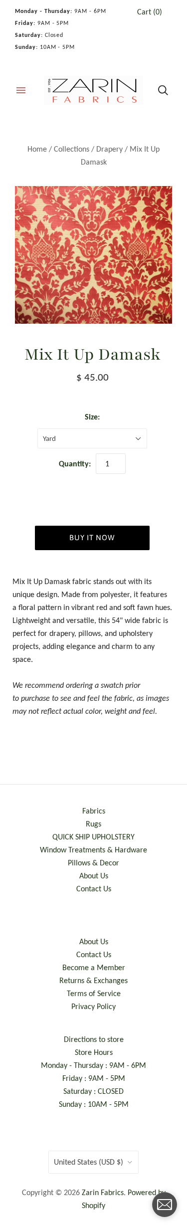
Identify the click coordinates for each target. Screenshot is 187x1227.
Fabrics (93, 811)
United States (88, 1162)
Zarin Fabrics (103, 1192)
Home (37, 149)
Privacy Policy (93, 1006)
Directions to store (94, 1039)
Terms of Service (94, 993)
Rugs (93, 823)
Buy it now (92, 537)
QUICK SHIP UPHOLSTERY (93, 836)
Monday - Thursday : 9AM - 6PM (93, 1065)
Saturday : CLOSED (93, 1091)
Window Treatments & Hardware (93, 849)
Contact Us (93, 888)
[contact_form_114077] (164, 1204)
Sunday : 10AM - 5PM (94, 1104)
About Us (93, 875)
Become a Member (93, 967)
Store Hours (94, 1052)
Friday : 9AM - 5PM (93, 1078)
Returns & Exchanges (93, 980)
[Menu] (21, 90)
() (149, 11)
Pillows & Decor (93, 862)
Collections (71, 149)
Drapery (109, 149)
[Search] (163, 90)
